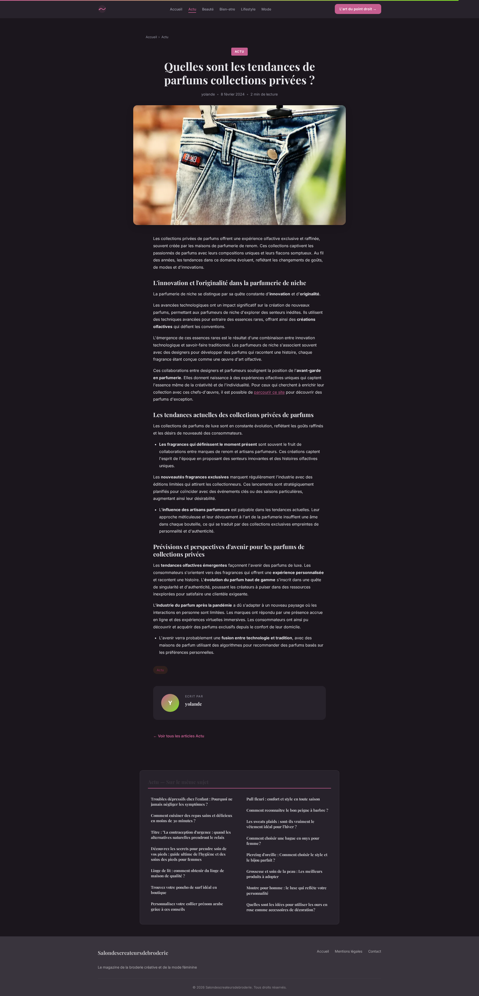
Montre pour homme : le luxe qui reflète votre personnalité (286, 890)
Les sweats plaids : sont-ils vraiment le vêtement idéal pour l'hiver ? (280, 824)
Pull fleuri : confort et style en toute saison (283, 798)
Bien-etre (227, 9)
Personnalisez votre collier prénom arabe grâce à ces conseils (187, 906)
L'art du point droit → (358, 9)
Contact (374, 951)
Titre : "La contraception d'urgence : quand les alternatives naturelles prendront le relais (191, 835)
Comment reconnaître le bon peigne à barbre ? (287, 810)
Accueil (176, 9)
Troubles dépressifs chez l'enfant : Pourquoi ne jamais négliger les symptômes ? (192, 801)
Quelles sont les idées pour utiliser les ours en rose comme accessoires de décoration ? (286, 907)
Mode (266, 9)
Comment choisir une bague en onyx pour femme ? (282, 841)
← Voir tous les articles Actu (178, 736)
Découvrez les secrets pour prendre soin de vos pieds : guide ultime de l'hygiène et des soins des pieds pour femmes (189, 854)
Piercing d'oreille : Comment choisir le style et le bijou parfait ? (286, 857)
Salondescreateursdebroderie (133, 952)
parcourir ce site (269, 392)
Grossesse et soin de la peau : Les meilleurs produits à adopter (284, 874)
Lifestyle (248, 9)
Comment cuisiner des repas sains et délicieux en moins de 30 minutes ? (191, 818)
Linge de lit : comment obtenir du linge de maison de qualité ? (187, 873)
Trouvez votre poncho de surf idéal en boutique (184, 890)
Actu (192, 9)
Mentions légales (348, 951)
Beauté (208, 9)
